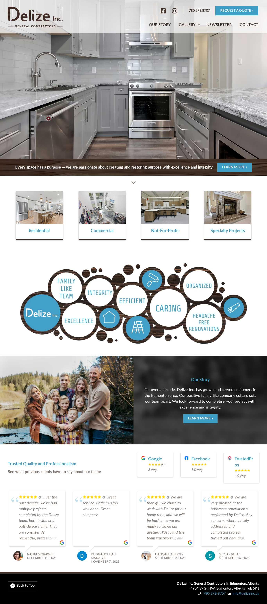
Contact (249, 25)
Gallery (187, 25)
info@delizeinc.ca (246, 593)
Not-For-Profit (165, 231)
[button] (199, 25)
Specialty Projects (228, 231)
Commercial (102, 231)
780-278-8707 (214, 593)
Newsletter (219, 25)
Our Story (160, 25)
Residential (39, 231)
